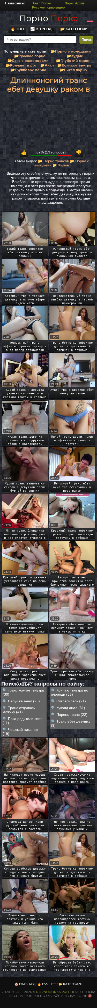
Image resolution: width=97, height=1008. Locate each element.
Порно (48, 18)
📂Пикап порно (73, 70)
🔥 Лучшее (46, 984)
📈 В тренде (42, 29)
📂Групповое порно (28, 70)
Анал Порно (42, 3)
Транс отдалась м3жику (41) (19, 710)
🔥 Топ (17, 29)
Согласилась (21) (71, 701)
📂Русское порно (30, 56)
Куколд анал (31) (70, 708)
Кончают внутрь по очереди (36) (69, 692)
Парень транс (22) (71, 714)
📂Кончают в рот (21, 65)
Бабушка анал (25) (24, 701)
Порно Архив (75, 3)
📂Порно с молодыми (71, 51)
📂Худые (75, 56)
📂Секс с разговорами (28, 60)
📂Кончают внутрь (74, 65)
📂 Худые (61, 165)
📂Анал (47, 65)
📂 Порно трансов (53, 161)
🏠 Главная (24, 984)
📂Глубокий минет (73, 60)
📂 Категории (73, 29)
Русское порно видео (48, 7)
